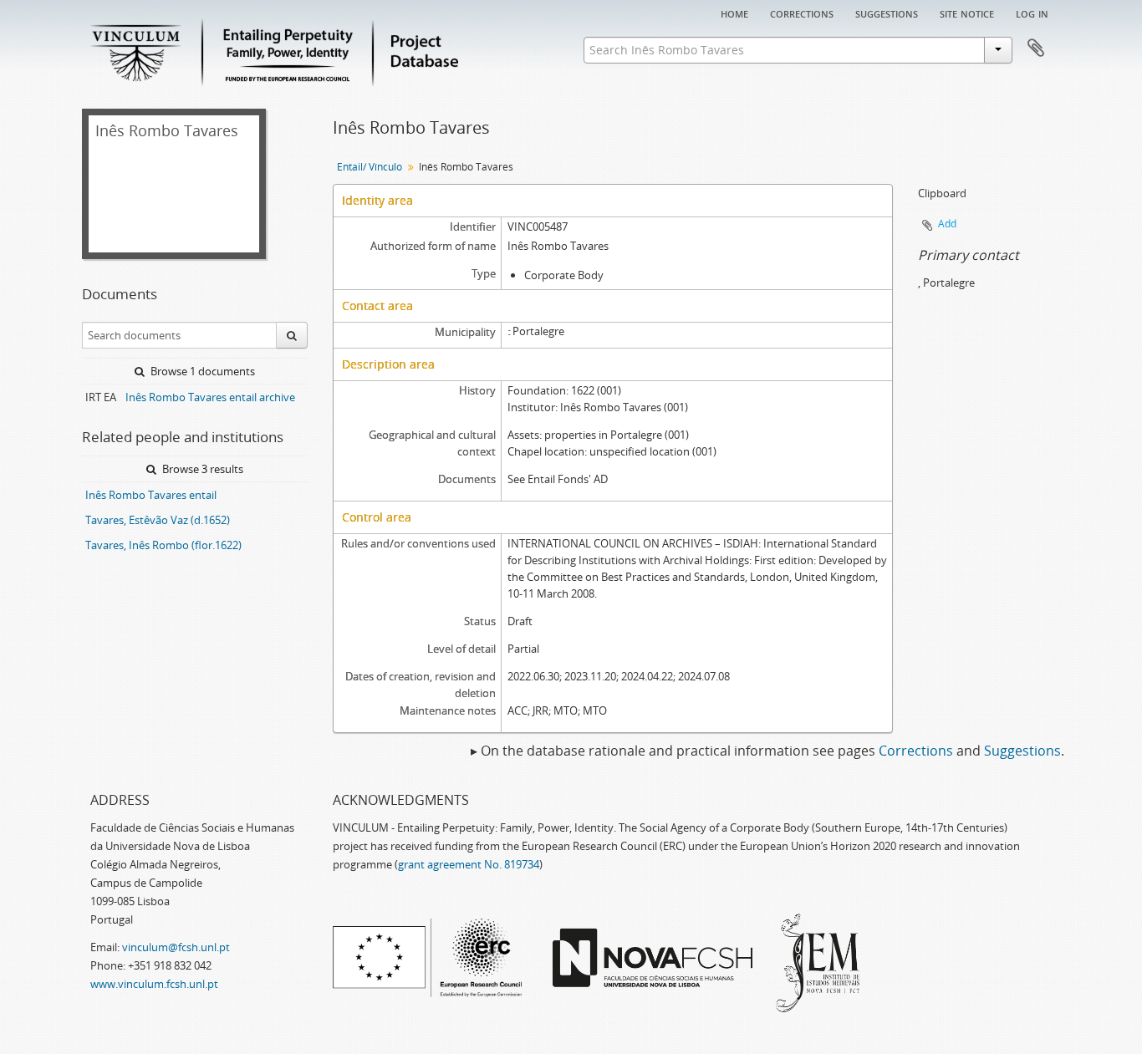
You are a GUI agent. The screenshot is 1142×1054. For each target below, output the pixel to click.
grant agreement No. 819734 (468, 864)
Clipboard (1036, 48)
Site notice (967, 12)
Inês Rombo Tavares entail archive (210, 397)
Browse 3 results (201, 468)
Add (947, 223)
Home (734, 12)
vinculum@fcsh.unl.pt (176, 947)
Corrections (802, 12)
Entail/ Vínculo (369, 167)
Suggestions (886, 12)
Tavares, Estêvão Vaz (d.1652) (157, 519)
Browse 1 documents (201, 371)
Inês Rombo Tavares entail (151, 494)
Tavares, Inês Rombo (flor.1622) (163, 544)
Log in (1032, 12)
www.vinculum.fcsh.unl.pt (154, 983)
